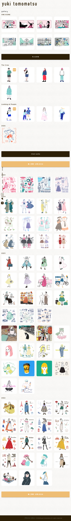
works (2, 182)
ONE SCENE (5, 14)
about (2, 169)
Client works (35, 154)
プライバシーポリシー (30, 518)
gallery (2, 175)
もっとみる (35, 57)
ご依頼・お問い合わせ (36, 164)
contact (2, 188)
